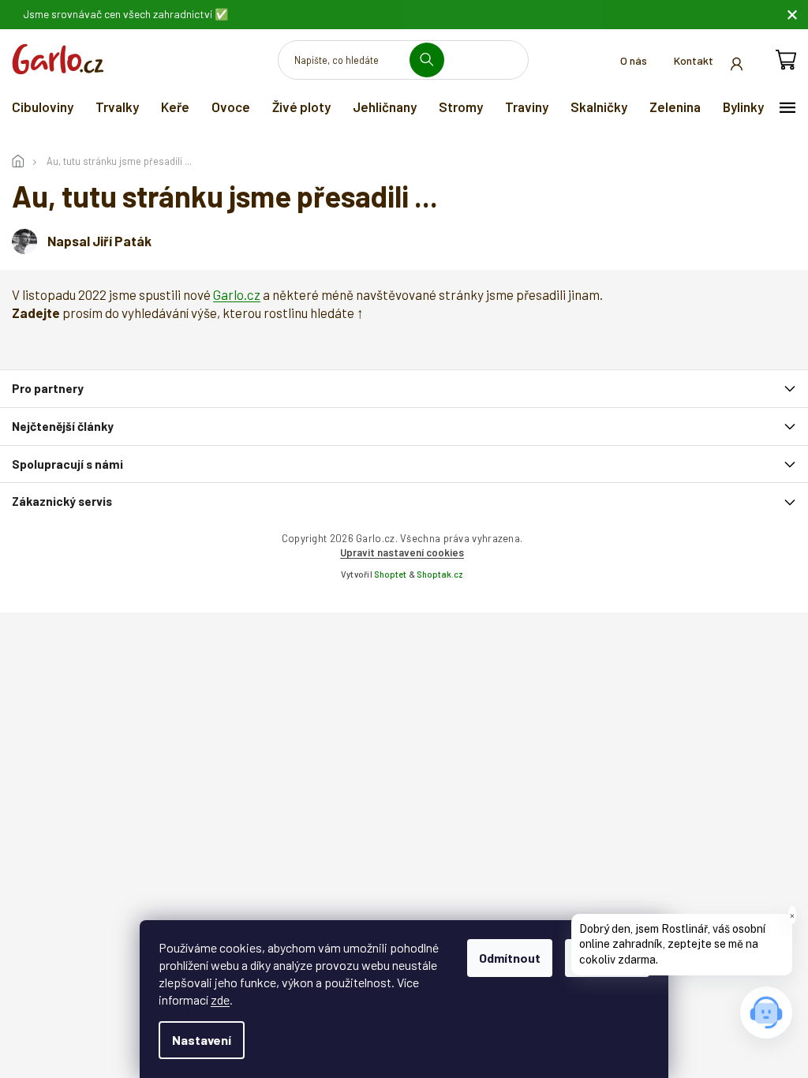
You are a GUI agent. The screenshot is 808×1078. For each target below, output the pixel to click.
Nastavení (201, 1039)
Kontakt (693, 60)
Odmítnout (510, 957)
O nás (633, 60)
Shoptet (390, 574)
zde (220, 999)
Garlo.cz (236, 294)
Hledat (432, 59)
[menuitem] (42, 106)
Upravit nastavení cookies (402, 552)
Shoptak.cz (440, 574)
